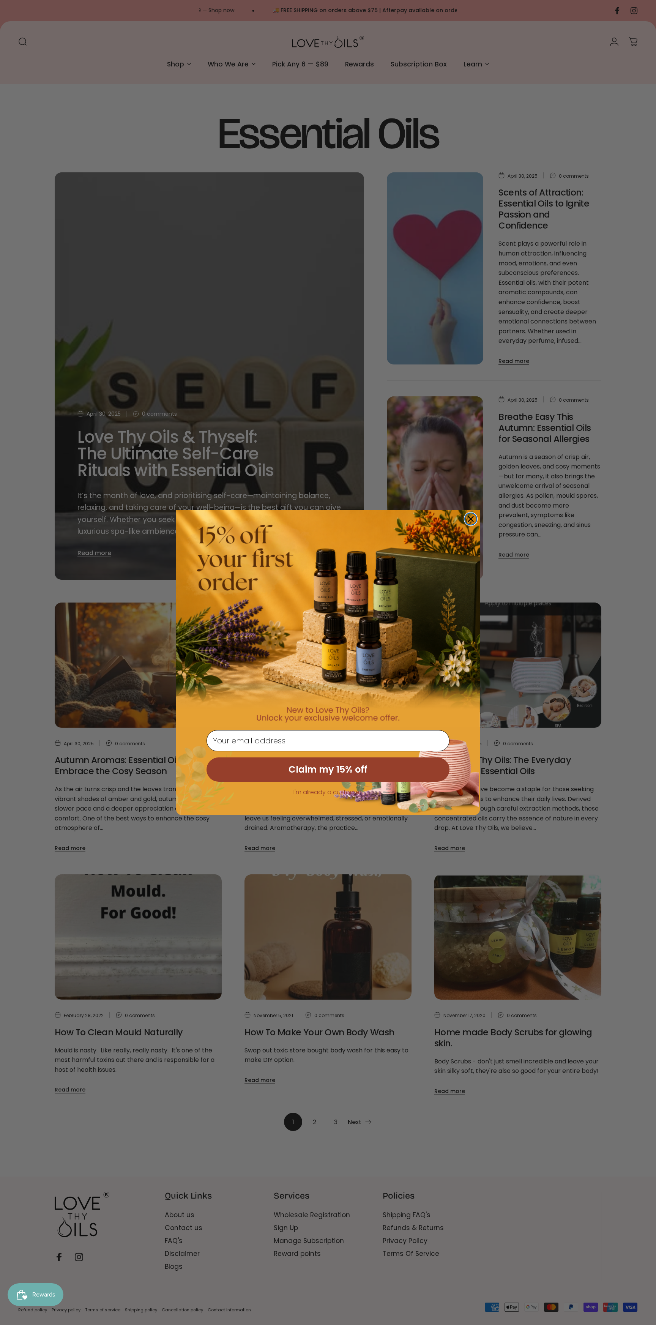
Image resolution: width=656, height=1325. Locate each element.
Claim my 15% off (328, 769)
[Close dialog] (471, 519)
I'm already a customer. (328, 792)
